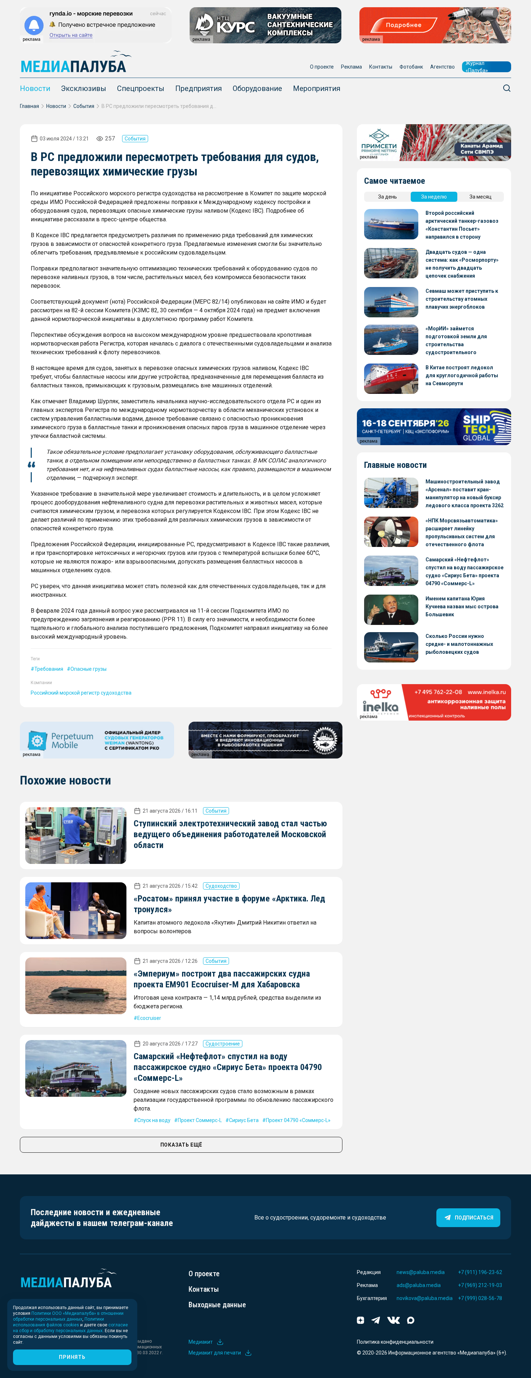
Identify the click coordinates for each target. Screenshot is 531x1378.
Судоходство (221, 886)
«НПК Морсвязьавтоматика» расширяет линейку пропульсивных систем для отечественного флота (462, 532)
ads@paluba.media (419, 1285)
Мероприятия (316, 88)
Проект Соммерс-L (200, 1120)
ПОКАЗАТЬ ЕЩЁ (181, 1145)
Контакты (380, 67)
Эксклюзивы (83, 88)
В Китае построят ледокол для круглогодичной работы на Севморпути (462, 375)
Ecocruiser (149, 1018)
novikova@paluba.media (425, 1298)
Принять (72, 1357)
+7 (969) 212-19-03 (480, 1285)
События (83, 106)
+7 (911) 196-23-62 (480, 1272)
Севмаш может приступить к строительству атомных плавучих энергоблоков (462, 299)
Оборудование (257, 88)
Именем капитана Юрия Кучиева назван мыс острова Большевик (462, 606)
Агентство (442, 67)
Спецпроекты (140, 88)
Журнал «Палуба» (477, 66)
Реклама (351, 67)
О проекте (322, 67)
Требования (48, 669)
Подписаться (474, 1218)
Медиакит (201, 1342)
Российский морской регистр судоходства (81, 693)
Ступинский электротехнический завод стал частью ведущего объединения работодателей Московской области (230, 834)
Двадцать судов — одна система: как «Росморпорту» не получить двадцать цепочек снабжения (462, 264)
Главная (29, 106)
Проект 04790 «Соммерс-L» (298, 1120)
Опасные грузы (88, 669)
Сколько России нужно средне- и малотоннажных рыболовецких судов (459, 644)
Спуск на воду (153, 1120)
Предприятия (198, 88)
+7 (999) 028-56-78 (480, 1298)
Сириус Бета (244, 1120)
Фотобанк (411, 67)
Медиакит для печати (215, 1353)
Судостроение (223, 1044)
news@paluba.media (421, 1272)
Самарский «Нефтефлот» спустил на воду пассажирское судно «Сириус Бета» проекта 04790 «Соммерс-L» (228, 1067)
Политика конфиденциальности (395, 1342)
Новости (35, 88)
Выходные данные (217, 1304)
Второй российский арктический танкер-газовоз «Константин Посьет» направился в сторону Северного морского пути (462, 225)
